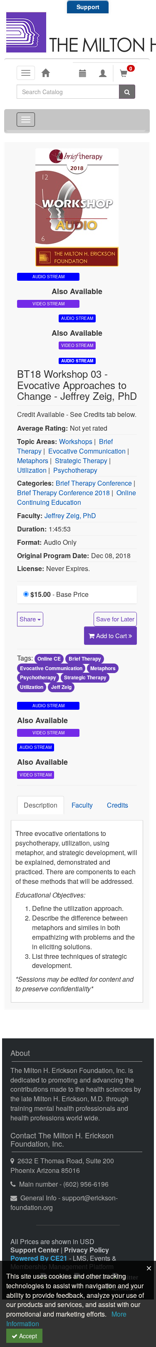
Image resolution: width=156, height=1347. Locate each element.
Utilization (32, 470)
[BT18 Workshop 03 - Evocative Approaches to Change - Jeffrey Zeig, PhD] (77, 206)
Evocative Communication (87, 451)
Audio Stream (77, 361)
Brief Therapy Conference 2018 (63, 492)
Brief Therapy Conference (94, 483)
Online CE (49, 658)
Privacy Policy (86, 1250)
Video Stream (48, 304)
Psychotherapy (75, 470)
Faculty (82, 805)
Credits (117, 805)
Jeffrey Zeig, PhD (70, 515)
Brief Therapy (85, 658)
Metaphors (32, 460)
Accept (27, 1336)
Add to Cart (112, 635)
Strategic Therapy (81, 460)
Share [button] (28, 618)
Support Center (34, 1250)
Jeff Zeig (61, 687)
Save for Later (115, 618)
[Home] (45, 72)
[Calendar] (83, 73)
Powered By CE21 (39, 1258)
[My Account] (103, 73)
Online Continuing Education (76, 497)
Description (40, 805)
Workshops (75, 441)
